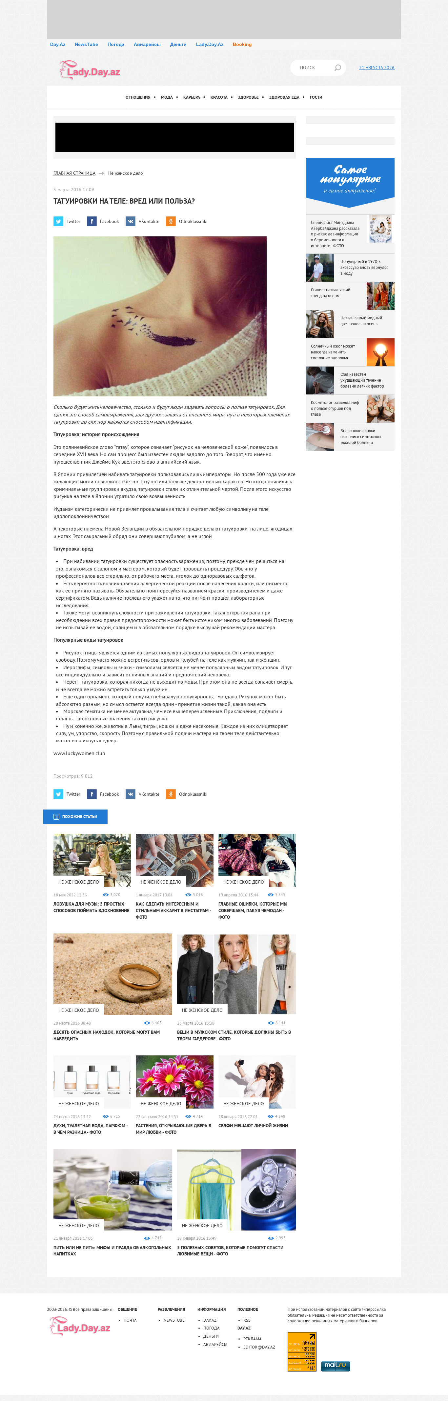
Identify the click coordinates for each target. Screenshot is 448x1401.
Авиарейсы (147, 44)
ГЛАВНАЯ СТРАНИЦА (74, 173)
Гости (316, 97)
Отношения (138, 97)
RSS (247, 1320)
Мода (167, 97)
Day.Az (57, 44)
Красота (219, 97)
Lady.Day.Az (209, 44)
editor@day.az (259, 1347)
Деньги (178, 44)
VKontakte (149, 221)
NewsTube (86, 44)
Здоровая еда (284, 97)
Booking (242, 44)
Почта (130, 1320)
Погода (116, 44)
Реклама (252, 1338)
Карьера (191, 97)
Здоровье (248, 97)
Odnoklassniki (193, 221)
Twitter (73, 221)
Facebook (109, 221)
